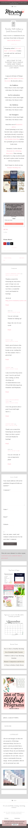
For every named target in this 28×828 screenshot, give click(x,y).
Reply (7, 305)
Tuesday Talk (14, 44)
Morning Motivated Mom (14, 12)
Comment (6, 490)
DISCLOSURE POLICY (14, 40)
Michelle (8, 339)
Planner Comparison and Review (14, 661)
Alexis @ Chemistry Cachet (13, 273)
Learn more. (21, 823)
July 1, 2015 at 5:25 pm (11, 425)
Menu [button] (15, 6)
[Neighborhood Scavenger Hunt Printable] (19, 602)
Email (14, 218)
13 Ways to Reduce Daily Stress (14, 665)
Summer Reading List (14, 167)
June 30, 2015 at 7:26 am (14, 312)
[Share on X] (11, 243)
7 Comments (14, 247)
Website (5, 524)
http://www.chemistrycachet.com (16, 300)
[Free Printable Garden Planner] (19, 590)
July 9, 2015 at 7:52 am (13, 450)
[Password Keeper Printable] (19, 578)
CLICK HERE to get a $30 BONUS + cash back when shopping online (14, 3)
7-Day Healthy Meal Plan (11, 139)
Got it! (15, 824)
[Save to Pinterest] (4, 243)
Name (5, 509)
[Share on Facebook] (8, 243)
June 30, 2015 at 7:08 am (12, 275)
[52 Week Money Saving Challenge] (8, 602)
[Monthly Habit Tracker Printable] (8, 590)
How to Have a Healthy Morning (14, 648)
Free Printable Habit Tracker (14, 652)
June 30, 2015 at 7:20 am (12, 341)
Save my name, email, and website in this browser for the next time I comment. (12, 537)
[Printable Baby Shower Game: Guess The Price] (8, 578)
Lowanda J (8, 367)
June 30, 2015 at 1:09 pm (12, 402)
